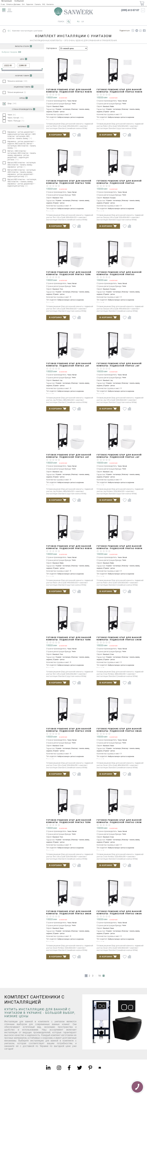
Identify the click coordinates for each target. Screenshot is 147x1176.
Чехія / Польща (15, 121)
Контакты (50, 4)
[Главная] (4, 30)
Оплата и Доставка (13, 4)
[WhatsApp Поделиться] (140, 30)
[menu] (3, 9)
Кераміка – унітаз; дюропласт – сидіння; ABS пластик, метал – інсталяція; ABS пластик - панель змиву (21, 144)
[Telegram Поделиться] (136, 30)
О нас (3, 4)
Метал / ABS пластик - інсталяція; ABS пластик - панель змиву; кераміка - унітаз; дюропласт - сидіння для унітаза (21, 155)
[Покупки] (142, 3)
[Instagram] (59, 1067)
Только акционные (16, 92)
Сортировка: (51, 48)
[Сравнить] (79, 135)
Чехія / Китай (15, 118)
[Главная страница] (73, 11)
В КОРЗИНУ (55, 135)
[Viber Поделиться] (132, 30)
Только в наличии (17, 81)
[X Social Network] (79, 1067)
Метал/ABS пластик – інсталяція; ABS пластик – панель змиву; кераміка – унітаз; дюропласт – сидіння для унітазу (21, 182)
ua (82, 21)
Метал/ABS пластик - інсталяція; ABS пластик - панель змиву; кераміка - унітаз (21, 164)
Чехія (11, 115)
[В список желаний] (74, 135)
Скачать (38, 4)
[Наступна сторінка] (104, 976)
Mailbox (100, 1068)
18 (99, 975)
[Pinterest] (90, 1067)
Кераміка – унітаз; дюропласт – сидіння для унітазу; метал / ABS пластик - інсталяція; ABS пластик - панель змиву (21, 135)
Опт (23, 4)
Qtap (12, 103)
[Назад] (9, 30)
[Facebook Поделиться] (144, 30)
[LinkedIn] (48, 1067)
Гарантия (29, 4)
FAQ (43, 4)
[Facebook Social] (69, 1067)
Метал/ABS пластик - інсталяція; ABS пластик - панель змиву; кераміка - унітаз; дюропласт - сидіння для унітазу (21, 173)
